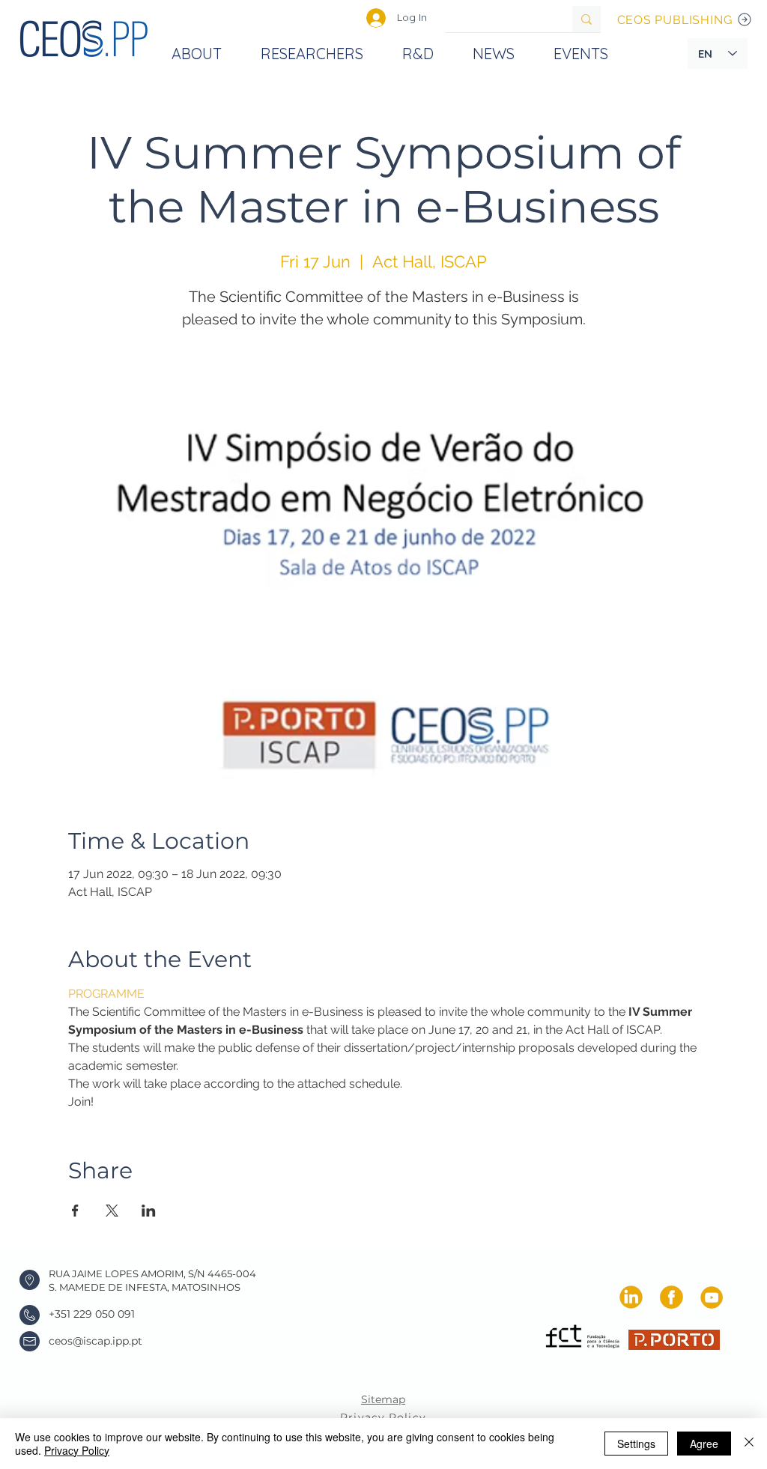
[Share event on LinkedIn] (149, 1211)
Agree (704, 1443)
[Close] (749, 1443)
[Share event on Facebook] (75, 1211)
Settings (636, 1443)
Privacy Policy (76, 1450)
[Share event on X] (112, 1211)
